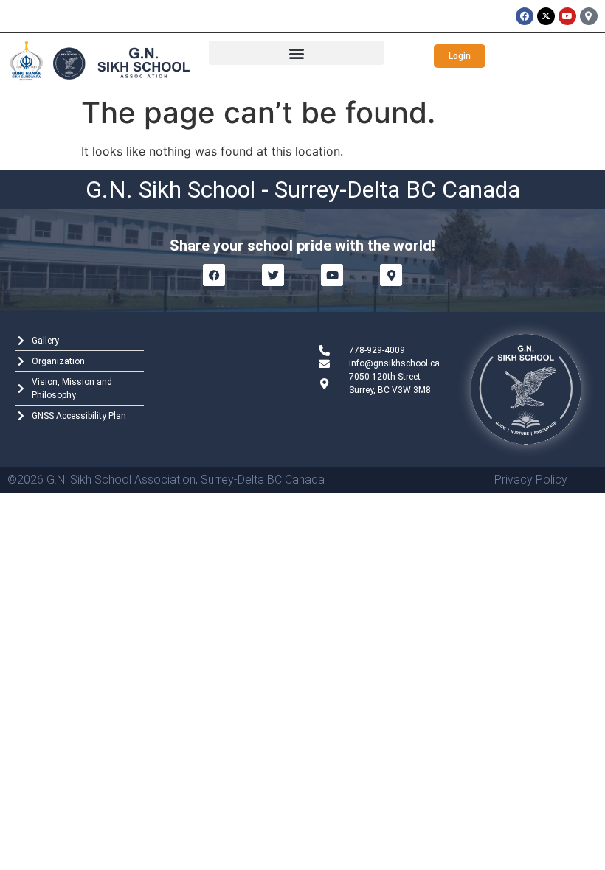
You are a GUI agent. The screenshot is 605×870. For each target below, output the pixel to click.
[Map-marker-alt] (589, 16)
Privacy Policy (530, 480)
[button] (296, 53)
